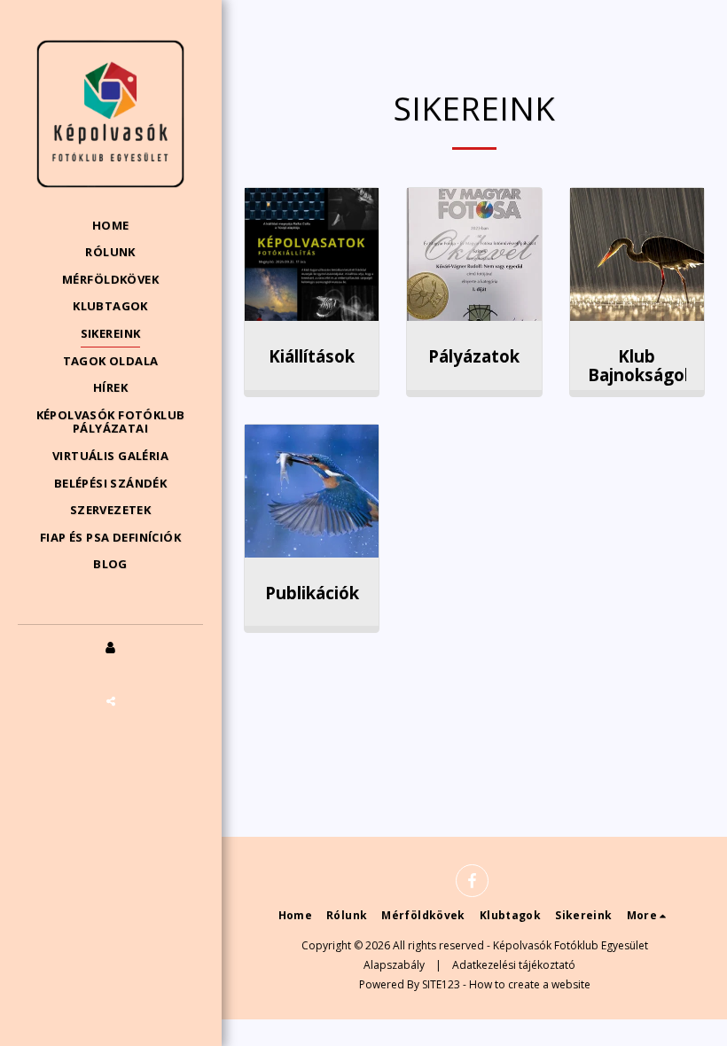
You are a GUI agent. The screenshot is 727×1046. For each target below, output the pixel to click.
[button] (111, 701)
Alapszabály (394, 964)
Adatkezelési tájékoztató (513, 964)
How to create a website (529, 984)
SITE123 (441, 984)
